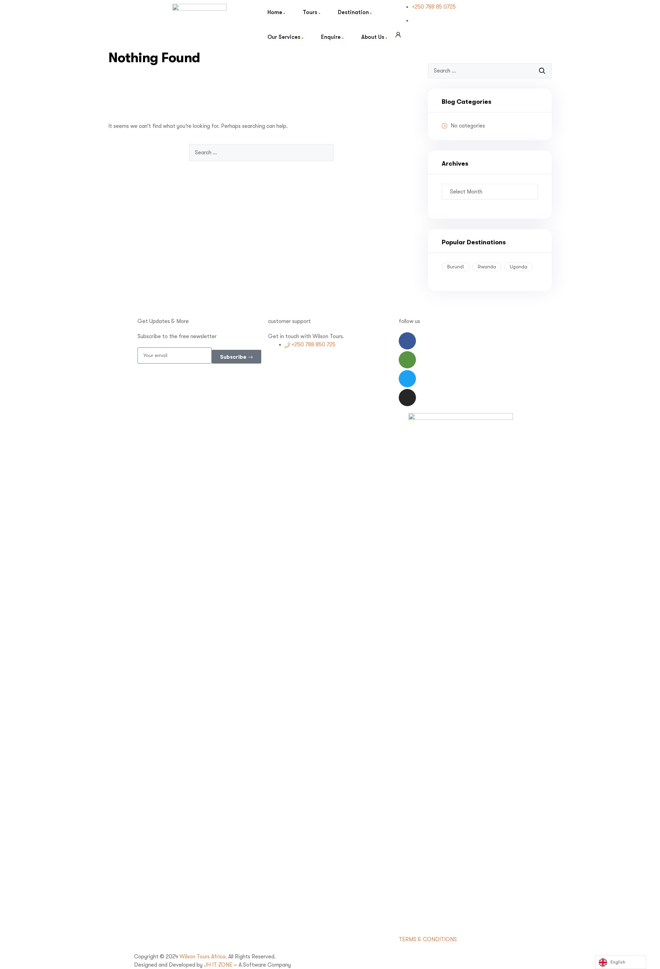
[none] (620, 962)
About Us (372, 37)
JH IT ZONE (218, 965)
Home (274, 12)
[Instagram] (407, 397)
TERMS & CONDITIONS (428, 939)
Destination (353, 12)
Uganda (518, 266)
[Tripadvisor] (407, 359)
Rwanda (487, 266)
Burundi (455, 266)
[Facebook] (407, 340)
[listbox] (620, 962)
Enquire (331, 37)
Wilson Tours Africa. (203, 957)
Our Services (283, 37)
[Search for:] (261, 152)
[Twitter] (407, 378)
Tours (310, 12)
